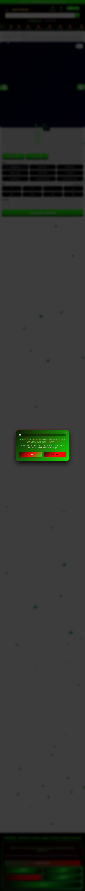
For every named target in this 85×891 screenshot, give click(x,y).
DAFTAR (54, 454)
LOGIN (30, 454)
